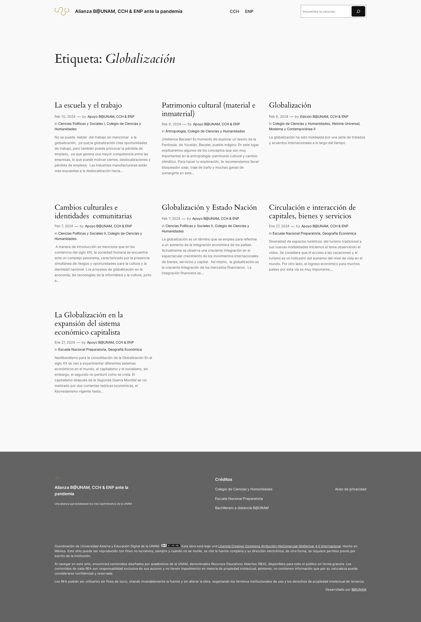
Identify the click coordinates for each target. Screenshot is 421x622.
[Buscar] (358, 11)
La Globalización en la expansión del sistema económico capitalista (89, 324)
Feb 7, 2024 (64, 226)
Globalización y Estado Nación (209, 207)
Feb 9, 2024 (171, 124)
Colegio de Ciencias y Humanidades (216, 131)
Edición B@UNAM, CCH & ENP (324, 116)
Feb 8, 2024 (278, 116)
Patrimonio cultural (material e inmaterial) (209, 110)
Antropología (175, 131)
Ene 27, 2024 (279, 226)
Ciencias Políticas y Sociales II (82, 233)
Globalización (290, 105)
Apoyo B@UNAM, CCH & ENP (110, 116)
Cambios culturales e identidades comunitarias (93, 212)
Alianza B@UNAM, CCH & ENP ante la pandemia (128, 11)
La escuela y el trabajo (88, 105)
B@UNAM (359, 589)
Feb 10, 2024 (65, 116)
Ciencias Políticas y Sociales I (81, 123)
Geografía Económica (339, 233)
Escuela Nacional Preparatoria (296, 233)
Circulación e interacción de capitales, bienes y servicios (312, 212)
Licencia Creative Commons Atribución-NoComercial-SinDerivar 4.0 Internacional (279, 546)
